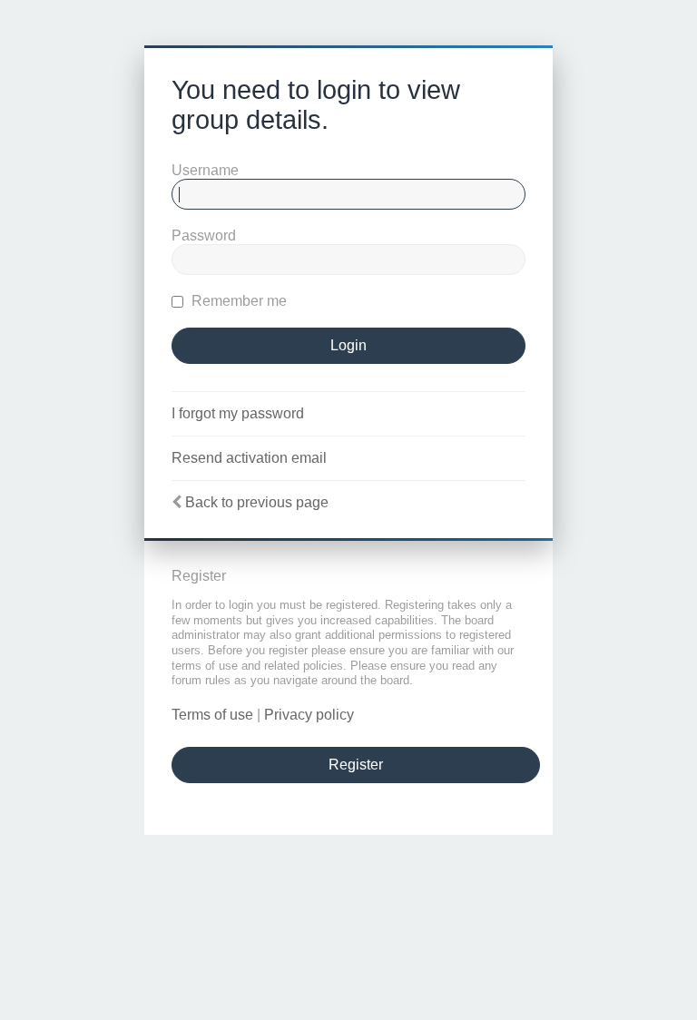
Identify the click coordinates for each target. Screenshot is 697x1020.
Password (204, 235)
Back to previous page (257, 502)
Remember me (237, 301)
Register (356, 764)
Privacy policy (309, 714)
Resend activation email (249, 458)
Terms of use (212, 714)
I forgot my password (238, 413)
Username (205, 170)
